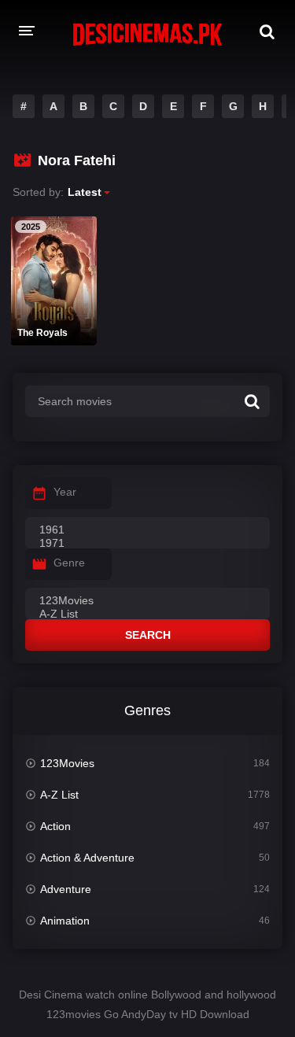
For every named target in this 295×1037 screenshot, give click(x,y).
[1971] (147, 544)
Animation (65, 920)
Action (55, 826)
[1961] (147, 530)
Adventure (65, 889)
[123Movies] (147, 601)
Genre (69, 562)
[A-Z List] (147, 614)
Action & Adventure (87, 857)
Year (64, 491)
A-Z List (59, 794)
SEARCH (148, 635)
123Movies (67, 763)
